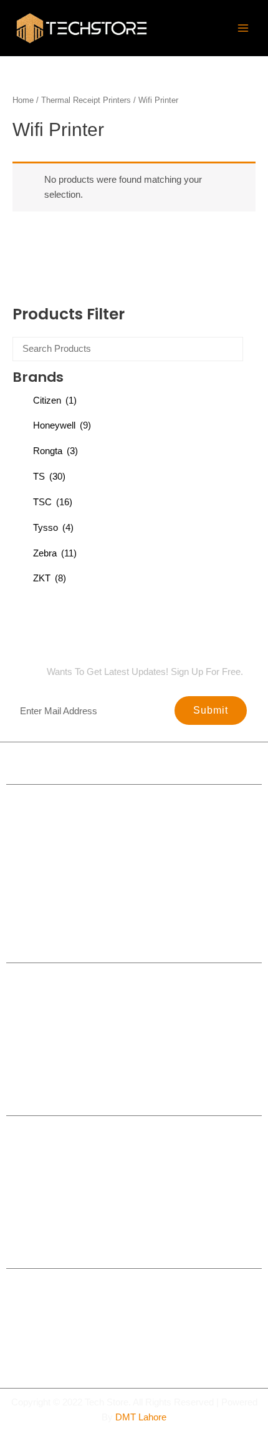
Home (23, 100)
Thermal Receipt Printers (86, 100)
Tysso (53, 528)
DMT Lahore (140, 1417)
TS (49, 477)
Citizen (55, 400)
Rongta (55, 451)
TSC (52, 502)
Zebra (55, 553)
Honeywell (62, 425)
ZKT (49, 578)
